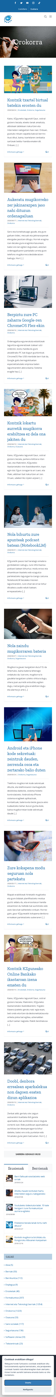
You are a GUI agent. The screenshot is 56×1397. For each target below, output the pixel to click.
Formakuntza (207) (14, 1297)
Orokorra (30, 110)
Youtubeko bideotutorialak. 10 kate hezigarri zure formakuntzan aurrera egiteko (31, 1208)
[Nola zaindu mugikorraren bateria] (28, 624)
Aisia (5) (9, 1265)
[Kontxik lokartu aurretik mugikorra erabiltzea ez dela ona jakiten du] (28, 402)
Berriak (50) (11, 1271)
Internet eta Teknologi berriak (30, 220)
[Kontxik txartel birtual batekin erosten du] (28, 79)
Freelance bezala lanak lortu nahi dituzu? (30, 1224)
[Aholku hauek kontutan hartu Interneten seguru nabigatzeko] (9, 1191)
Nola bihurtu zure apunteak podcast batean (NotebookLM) (26, 540)
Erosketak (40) (12, 1291)
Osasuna (19, 446)
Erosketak (22, 110)
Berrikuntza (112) (14, 1278)
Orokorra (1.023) (13, 1310)
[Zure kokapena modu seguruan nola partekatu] (28, 846)
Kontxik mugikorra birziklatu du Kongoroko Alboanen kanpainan (30, 1239)
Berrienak (40, 1168)
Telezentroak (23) (14, 1343)
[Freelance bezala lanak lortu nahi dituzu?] (9, 1223)
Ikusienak (16, 1168)
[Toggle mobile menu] (50, 16)
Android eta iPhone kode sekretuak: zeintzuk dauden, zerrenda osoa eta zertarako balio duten (26, 759)
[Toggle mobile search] (45, 16)
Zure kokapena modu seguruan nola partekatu (26, 873)
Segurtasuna (40, 110)
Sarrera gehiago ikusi (28, 1154)
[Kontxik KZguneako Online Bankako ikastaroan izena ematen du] (28, 948)
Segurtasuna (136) (14, 1330)
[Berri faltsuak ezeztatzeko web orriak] (9, 1176)
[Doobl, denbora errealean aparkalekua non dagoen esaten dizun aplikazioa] (28, 1058)
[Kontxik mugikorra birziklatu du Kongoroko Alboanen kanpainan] (9, 1237)
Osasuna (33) (11, 1317)
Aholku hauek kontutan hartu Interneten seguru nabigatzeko (29, 1192)
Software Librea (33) (15, 1337)
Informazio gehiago (15, 152)
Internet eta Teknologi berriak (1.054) (23, 1304)
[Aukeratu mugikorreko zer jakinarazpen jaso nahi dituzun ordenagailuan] (28, 178)
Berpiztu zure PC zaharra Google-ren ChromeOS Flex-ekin (26, 320)
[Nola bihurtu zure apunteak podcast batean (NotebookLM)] (28, 511)
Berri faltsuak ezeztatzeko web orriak (29, 1178)
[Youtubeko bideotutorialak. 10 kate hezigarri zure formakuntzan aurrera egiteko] (9, 1205)
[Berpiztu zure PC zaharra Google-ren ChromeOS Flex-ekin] (28, 292)
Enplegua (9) (11, 1284)
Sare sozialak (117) (14, 1324)
